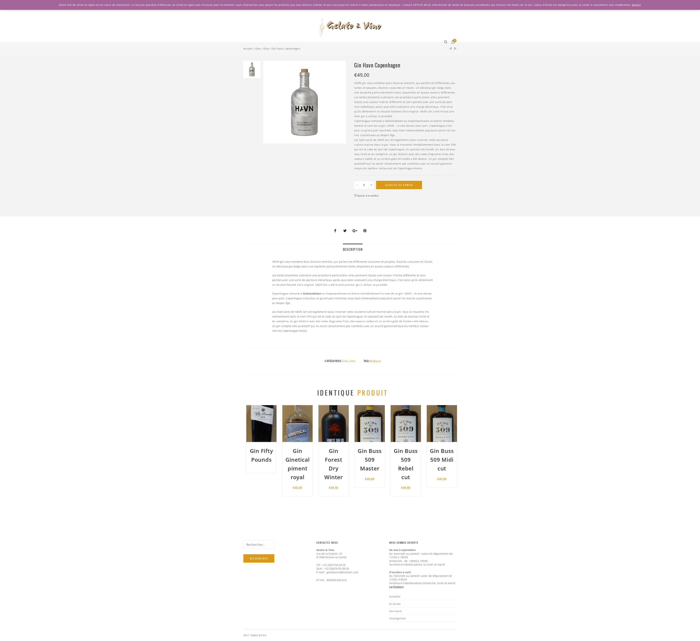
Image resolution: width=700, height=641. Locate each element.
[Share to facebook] (335, 230)
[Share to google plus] (354, 230)
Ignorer (636, 5)
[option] (251, 70)
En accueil (394, 603)
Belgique (375, 361)
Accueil (247, 48)
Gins (258, 48)
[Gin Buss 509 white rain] (455, 48)
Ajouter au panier (399, 185)
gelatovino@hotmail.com (342, 572)
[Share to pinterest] (365, 230)
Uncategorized (397, 618)
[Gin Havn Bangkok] (450, 48)
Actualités (394, 596)
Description (353, 249)
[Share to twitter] (345, 230)
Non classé (395, 611)
